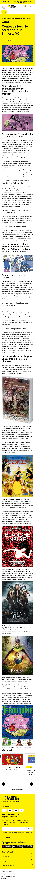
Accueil (3, 18)
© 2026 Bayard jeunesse (8, 876)
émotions (25, 348)
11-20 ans (23, 12)
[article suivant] (31, 784)
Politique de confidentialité (8, 874)
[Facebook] (10, 810)
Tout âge (4, 12)
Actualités (8, 18)
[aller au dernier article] (3, 784)
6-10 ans (16, 12)
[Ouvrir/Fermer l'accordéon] (31, 852)
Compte (31, 8)
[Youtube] (15, 810)
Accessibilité (4, 878)
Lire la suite (6, 837)
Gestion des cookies (6, 871)
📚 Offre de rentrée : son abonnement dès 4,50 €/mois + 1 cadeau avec (17, 1)
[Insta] (4, 810)
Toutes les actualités (17, 789)
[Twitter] (21, 810)
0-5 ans (10, 12)
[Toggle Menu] (4, 7)
